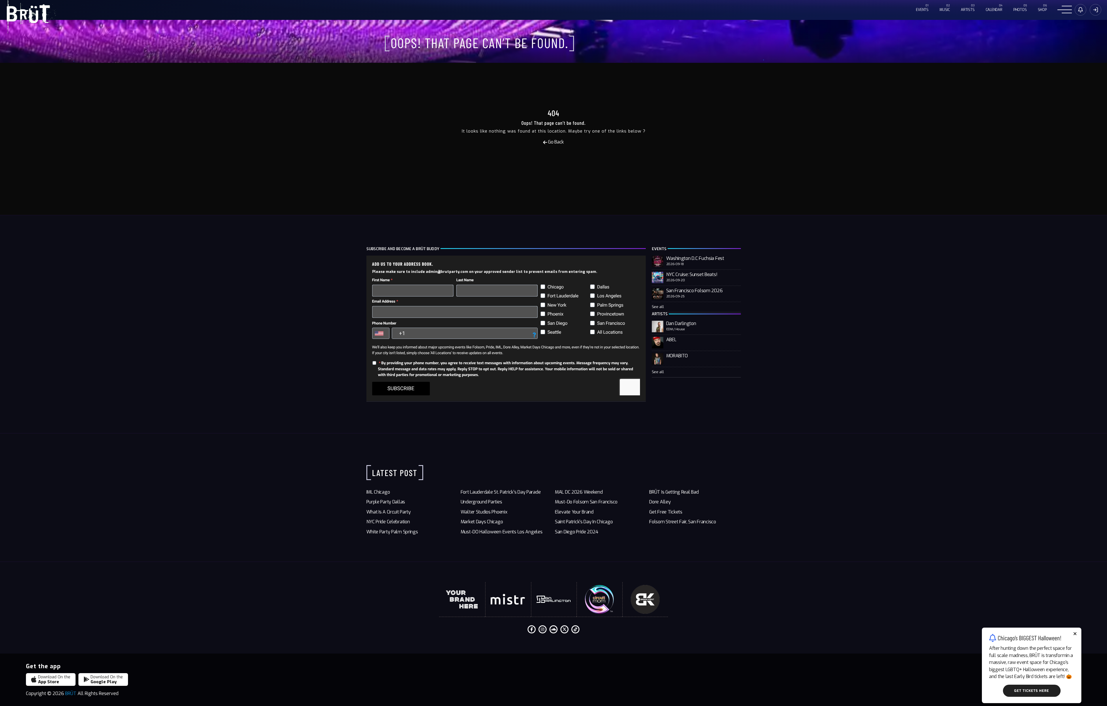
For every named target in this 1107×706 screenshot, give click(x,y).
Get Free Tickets (665, 512)
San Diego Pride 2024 (576, 532)
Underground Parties (481, 502)
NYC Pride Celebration (388, 522)
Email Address (383, 301)
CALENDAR (994, 9)
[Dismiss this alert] (1075, 634)
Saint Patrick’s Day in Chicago (584, 522)
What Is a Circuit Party (388, 512)
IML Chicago (378, 492)
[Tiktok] (575, 629)
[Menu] (1064, 10)
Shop (1042, 9)
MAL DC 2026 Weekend (579, 492)
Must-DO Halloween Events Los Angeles (502, 532)
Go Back (555, 142)
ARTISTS (967, 9)
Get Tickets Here (1031, 690)
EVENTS (922, 9)
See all (658, 306)
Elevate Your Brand (574, 512)
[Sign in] (1080, 10)
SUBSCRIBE (400, 389)
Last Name (465, 280)
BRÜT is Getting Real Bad (674, 492)
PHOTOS (1020, 9)
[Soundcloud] (553, 629)
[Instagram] (543, 629)
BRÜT (70, 693)
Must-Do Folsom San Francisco (586, 502)
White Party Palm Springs (392, 532)
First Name (381, 280)
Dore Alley (660, 502)
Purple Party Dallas (385, 502)
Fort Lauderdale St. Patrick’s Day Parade (501, 492)
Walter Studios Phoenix (484, 512)
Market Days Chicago (482, 522)
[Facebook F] (532, 629)
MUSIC (945, 9)
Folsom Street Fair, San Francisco (682, 522)
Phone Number (384, 323)
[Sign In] (1095, 10)
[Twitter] (564, 629)
